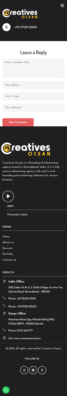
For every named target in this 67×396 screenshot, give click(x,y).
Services (7, 248)
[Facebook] (42, 370)
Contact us (9, 259)
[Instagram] (24, 370)
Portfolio (7, 254)
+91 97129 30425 (25, 27)
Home (6, 236)
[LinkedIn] (33, 370)
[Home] (19, 17)
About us (7, 242)
